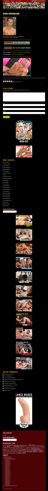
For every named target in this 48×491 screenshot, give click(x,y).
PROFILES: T (7, 478)
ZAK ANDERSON (7, 194)
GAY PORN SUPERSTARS (10, 458)
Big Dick (32, 445)
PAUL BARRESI (13, 383)
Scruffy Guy (15, 451)
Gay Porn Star (35, 447)
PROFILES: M (7, 471)
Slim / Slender (22, 452)
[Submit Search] (32, 1)
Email (4, 107)
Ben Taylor (8, 390)
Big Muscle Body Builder (39, 445)
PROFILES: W (8, 481)
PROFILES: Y (7, 483)
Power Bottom (8, 451)
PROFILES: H (7, 466)
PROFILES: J (7, 468)
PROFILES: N (7, 472)
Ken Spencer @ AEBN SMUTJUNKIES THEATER (20, 52)
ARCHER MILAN (7, 189)
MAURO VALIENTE (7, 173)
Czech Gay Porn (13, 447)
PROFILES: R (7, 476)
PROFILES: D (7, 462)
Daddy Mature (20, 447)
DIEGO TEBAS (6, 204)
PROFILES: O (7, 473)
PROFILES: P (7, 474)
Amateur (5, 445)
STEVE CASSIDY (7, 164)
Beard (19, 445)
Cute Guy (6, 448)
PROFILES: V (7, 480)
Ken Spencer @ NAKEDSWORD (17, 54)
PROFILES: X (7, 482)
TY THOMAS (14, 385)
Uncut (16, 453)
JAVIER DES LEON (7, 176)
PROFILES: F (7, 464)
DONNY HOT (6, 202)
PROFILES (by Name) (8, 457)
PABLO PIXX (6, 205)
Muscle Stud (37, 450)
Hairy (30, 449)
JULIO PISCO (6, 184)
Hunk (4, 450)
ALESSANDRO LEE (7, 200)
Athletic (9, 445)
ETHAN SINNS (6, 187)
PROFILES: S (7, 477)
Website (4, 111)
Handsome (35, 449)
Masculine (28, 450)
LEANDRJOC (6, 180)
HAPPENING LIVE (7, 456)
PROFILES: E (7, 463)
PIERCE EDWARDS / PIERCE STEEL (16, 379)
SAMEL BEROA (7, 169)
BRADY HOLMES (7, 193)
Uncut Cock (21, 453)
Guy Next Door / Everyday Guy (19, 449)
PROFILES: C (7, 461)
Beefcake (22, 445)
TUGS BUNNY (6, 191)
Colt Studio (26, 446)
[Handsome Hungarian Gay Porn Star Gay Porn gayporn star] (17, 43)
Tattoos (40, 452)
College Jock (19, 446)
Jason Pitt (12, 386)
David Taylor (13, 381)
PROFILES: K (7, 469)
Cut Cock (29, 446)
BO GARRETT (6, 162)
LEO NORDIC (6, 171)
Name (4, 103)
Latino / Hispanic (10, 450)
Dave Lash (12, 374)
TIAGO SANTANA (7, 196)
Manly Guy (22, 450)
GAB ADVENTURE (7, 167)
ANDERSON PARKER (8, 178)
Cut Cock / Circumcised (37, 446)
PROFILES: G (7, 465)
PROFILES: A (7, 459)
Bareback (14, 445)
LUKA (5, 174)
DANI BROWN (6, 185)
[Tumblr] (6, 435)
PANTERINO (6, 182)
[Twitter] (4, 435)
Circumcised (12, 446)
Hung (41, 449)
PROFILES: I (7, 467)
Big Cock (27, 445)
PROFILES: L (7, 470)
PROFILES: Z (7, 484)
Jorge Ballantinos (13, 388)
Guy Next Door (8, 449)
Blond (8, 446)
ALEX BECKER (6, 198)
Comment (4, 91)
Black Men (5, 446)
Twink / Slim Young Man (9, 453)
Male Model (16, 450)
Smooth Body (32, 452)
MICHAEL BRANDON (11, 377)
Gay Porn (28, 447)
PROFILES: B (7, 460)
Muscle (31, 450)
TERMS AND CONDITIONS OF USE (11, 485)
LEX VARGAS (6, 165)
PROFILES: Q (7, 475)
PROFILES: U (7, 479)
